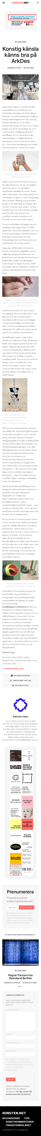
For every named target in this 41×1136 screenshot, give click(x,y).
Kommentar (11, 1010)
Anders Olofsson (12, 983)
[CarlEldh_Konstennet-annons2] (27, 847)
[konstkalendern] (15, 870)
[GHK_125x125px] (15, 858)
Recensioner (20, 42)
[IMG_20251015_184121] (22, 23)
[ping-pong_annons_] (15, 824)
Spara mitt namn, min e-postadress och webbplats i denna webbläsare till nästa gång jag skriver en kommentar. (19, 1064)
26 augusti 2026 (30, 983)
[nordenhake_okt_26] (27, 858)
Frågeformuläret (18, 1125)
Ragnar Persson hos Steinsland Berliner (20, 977)
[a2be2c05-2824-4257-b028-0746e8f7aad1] (15, 813)
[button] (19, 986)
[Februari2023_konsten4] (27, 870)
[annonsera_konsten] (27, 824)
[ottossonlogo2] (15, 847)
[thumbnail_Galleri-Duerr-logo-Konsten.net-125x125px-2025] (27, 755)
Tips (27, 1118)
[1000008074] (27, 767)
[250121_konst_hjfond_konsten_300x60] (22, 17)
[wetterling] (27, 801)
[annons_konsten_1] (27, 790)
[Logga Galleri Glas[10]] (15, 778)
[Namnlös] (15, 790)
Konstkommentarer (20, 1121)
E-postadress (13, 1043)
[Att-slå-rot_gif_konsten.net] (15, 755)
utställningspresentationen (14, 607)
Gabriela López (14, 68)
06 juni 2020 (29, 68)
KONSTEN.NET (14, 1113)
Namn (9, 1034)
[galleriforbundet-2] (27, 778)
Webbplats (11, 1051)
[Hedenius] (27, 835)
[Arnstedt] (15, 801)
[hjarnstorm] (15, 767)
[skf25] (15, 835)
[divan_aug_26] (27, 813)
